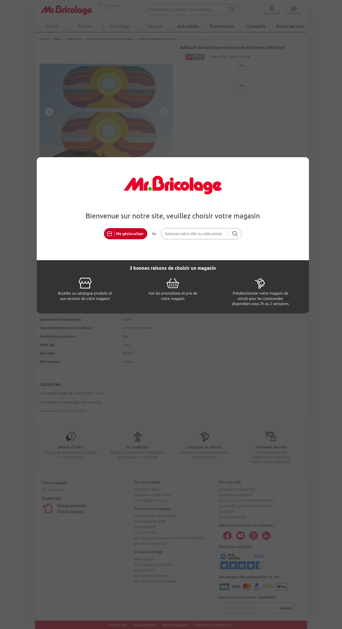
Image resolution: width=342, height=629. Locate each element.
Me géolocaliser (130, 234)
